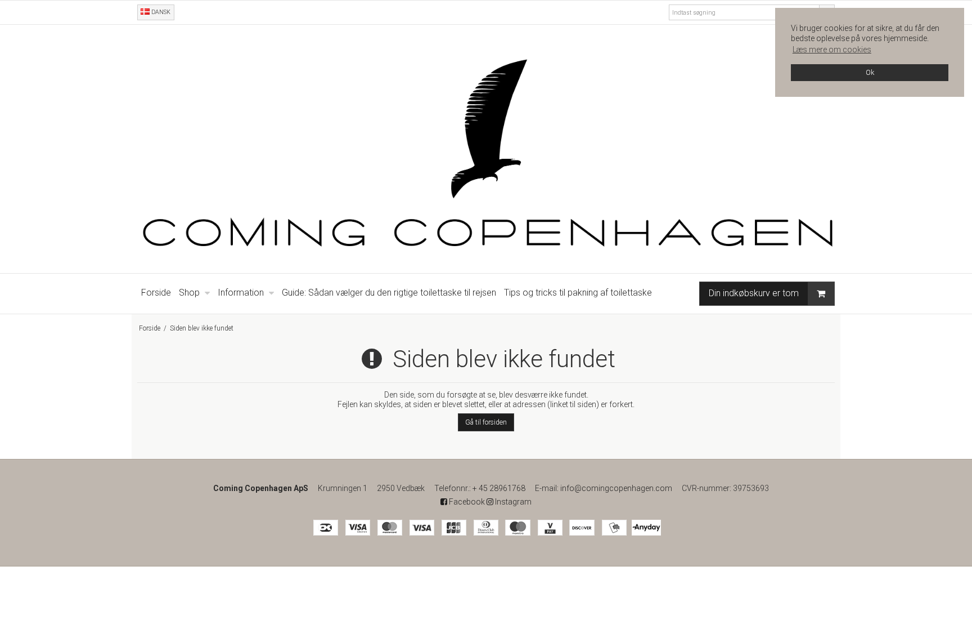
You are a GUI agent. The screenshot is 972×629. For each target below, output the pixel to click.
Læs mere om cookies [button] (832, 49)
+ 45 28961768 (498, 488)
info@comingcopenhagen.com (616, 488)
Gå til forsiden (486, 422)
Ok (870, 72)
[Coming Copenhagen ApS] (486, 149)
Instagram (512, 501)
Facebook (466, 501)
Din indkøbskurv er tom (754, 293)
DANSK (160, 12)
